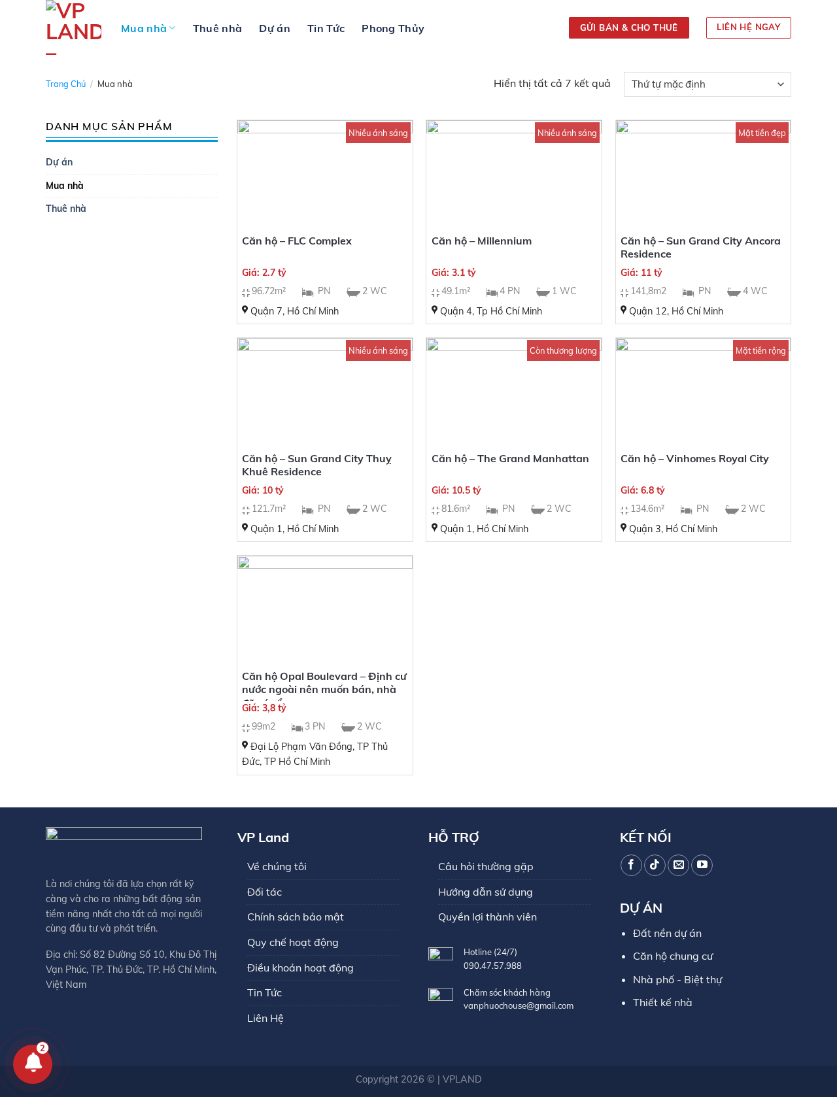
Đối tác (264, 891)
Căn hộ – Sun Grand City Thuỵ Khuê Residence (317, 465)
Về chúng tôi (277, 866)
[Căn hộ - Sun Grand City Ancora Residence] (703, 172)
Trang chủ (66, 83)
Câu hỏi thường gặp (486, 866)
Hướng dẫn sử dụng (485, 891)
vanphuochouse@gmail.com (518, 1005)
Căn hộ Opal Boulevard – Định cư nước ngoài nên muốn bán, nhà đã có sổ (324, 689)
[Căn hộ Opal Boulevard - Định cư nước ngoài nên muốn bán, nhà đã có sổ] (325, 608)
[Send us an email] (678, 865)
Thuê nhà (218, 28)
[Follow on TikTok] (655, 865)
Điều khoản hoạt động (300, 967)
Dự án (274, 28)
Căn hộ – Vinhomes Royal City (695, 458)
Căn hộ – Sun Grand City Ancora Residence (701, 247)
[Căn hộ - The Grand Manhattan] (514, 390)
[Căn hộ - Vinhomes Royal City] (703, 390)
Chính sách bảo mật (295, 916)
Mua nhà (144, 28)
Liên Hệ (265, 1017)
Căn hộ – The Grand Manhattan (510, 458)
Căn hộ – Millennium (482, 240)
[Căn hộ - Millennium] (514, 172)
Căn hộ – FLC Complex (297, 240)
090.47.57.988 (493, 965)
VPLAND (462, 1079)
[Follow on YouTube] (702, 865)
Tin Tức (326, 28)
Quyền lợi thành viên (487, 916)
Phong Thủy (393, 28)
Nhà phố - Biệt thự (677, 979)
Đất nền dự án (667, 932)
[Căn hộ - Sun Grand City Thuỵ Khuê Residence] (325, 390)
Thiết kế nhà (662, 1002)
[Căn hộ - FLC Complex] (325, 172)
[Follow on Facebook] (631, 865)
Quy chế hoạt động (293, 942)
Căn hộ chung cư (673, 955)
